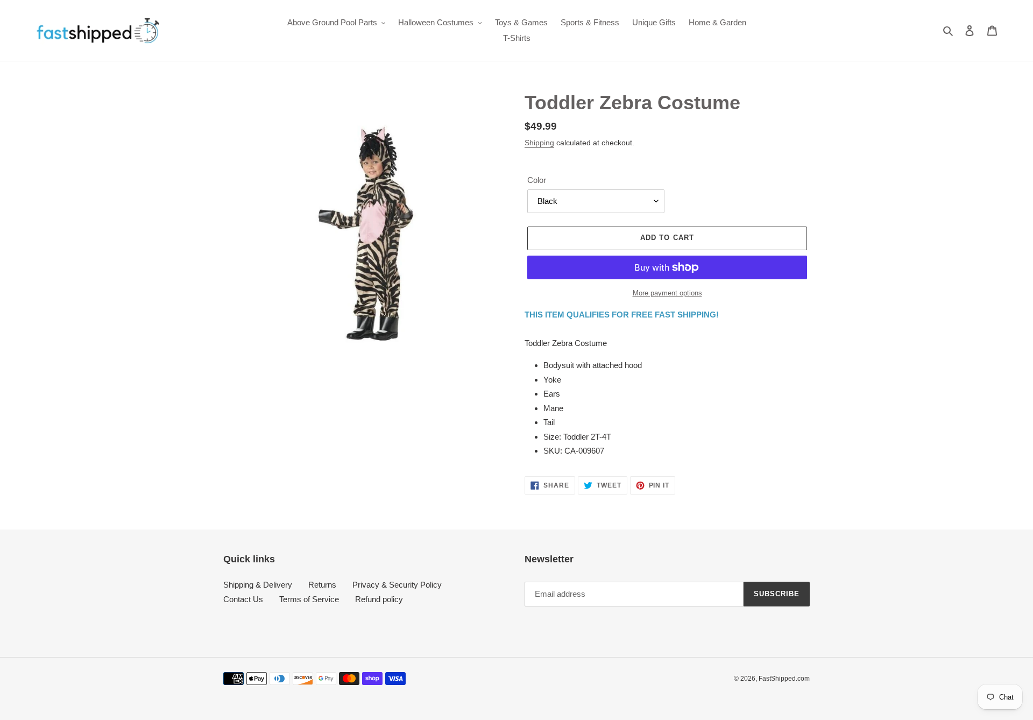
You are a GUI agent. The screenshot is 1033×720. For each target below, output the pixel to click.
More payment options (667, 293)
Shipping (539, 142)
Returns (322, 584)
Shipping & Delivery (257, 584)
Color (536, 180)
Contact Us (243, 599)
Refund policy (379, 599)
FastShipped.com (784, 678)
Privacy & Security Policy (397, 584)
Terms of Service (309, 599)
